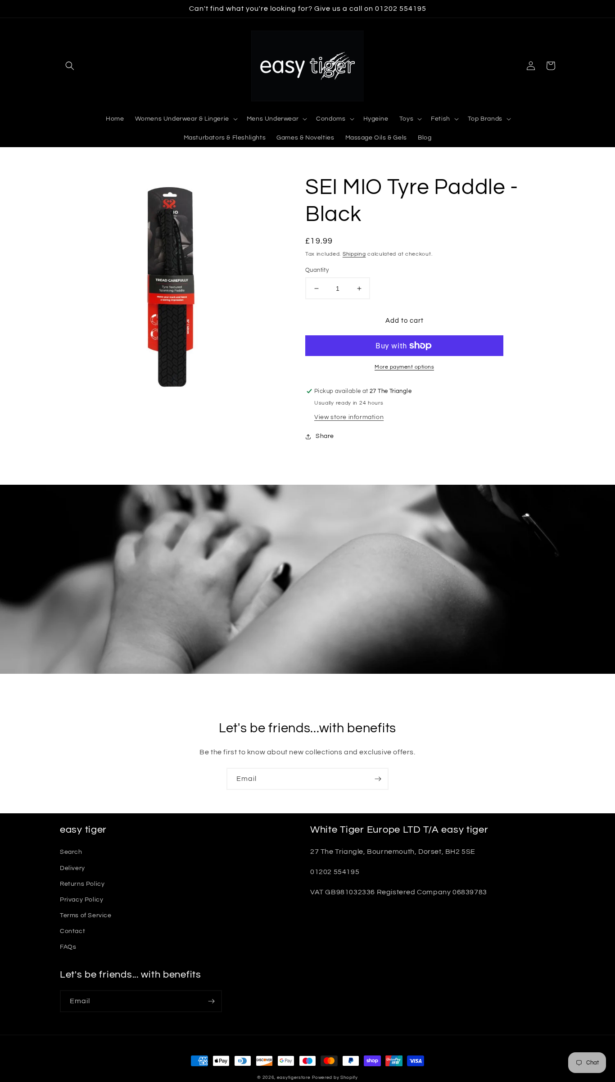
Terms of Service (86, 915)
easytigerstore (294, 1077)
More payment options (404, 367)
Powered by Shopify (335, 1077)
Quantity (317, 270)
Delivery (72, 868)
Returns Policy (82, 884)
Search (71, 852)
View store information (349, 417)
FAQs (68, 947)
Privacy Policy (81, 900)
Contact (72, 931)
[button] (70, 66)
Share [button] (325, 436)
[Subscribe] (378, 779)
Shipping (354, 254)
